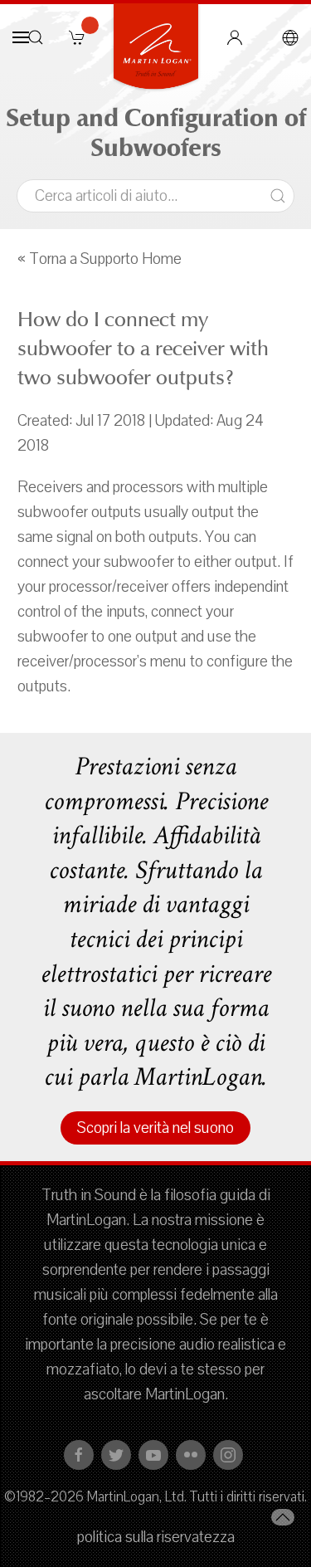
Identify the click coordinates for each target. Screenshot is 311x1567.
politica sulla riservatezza (156, 1537)
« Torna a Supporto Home (99, 259)
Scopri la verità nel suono (155, 1128)
